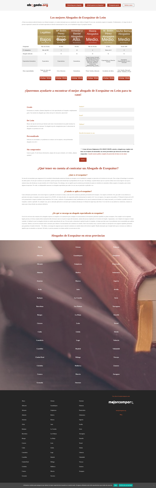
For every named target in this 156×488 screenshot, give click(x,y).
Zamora (116, 366)
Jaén (78, 289)
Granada (40, 383)
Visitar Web (45, 78)
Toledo (116, 332)
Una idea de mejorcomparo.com (121, 396)
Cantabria (39, 340)
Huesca (78, 281)
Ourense (78, 383)
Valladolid (116, 349)
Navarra (52, 476)
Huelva (78, 272)
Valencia (116, 340)
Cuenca (39, 374)
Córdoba (40, 366)
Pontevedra (116, 264)
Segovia (116, 281)
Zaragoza (116, 374)
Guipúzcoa (78, 264)
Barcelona (39, 306)
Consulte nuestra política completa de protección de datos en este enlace (107, 154)
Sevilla (116, 289)
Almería (40, 272)
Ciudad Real (39, 357)
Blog (121, 414)
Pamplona (116, 255)
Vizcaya (116, 357)
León (78, 323)
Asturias (40, 281)
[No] (154, 485)
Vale (115, 485)
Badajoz (40, 298)
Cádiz (40, 332)
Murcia (78, 374)
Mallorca (78, 366)
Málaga (78, 357)
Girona (78, 247)
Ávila (40, 289)
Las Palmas (78, 306)
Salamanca (116, 272)
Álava (40, 247)
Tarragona (116, 306)
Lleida (78, 332)
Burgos (39, 315)
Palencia (116, 247)
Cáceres (40, 323)
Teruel (116, 323)
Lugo (78, 340)
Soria (116, 298)
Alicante (40, 264)
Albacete (40, 255)
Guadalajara (78, 255)
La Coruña (78, 298)
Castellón (40, 349)
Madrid (78, 349)
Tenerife (116, 315)
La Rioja (78, 315)
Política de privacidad (126, 485)
